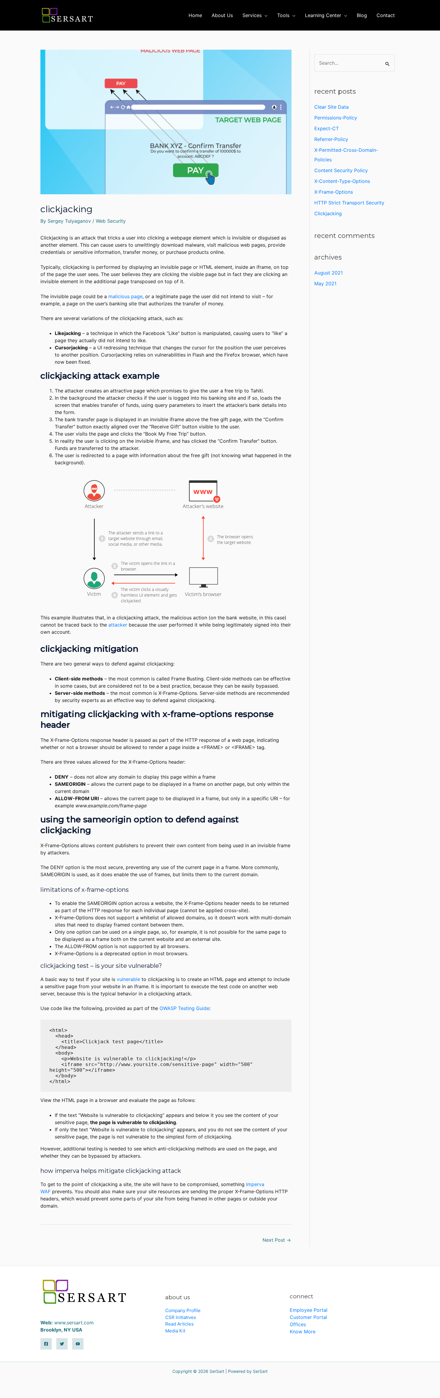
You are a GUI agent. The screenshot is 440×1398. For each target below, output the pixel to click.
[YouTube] (78, 1344)
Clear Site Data (331, 107)
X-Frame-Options (333, 192)
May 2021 (325, 283)
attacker (117, 625)
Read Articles (179, 1324)
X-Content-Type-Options (342, 181)
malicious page (125, 296)
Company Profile (183, 1310)
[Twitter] (62, 1344)
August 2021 (328, 273)
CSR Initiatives (180, 1317)
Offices (298, 1324)
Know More (302, 1332)
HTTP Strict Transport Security (349, 203)
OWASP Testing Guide (184, 1008)
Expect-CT (326, 128)
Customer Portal (308, 1317)
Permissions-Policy (335, 118)
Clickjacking (328, 213)
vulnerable (128, 979)
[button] (265, 15)
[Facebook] (46, 1344)
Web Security (111, 221)
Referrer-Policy (331, 139)
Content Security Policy (341, 170)
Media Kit (175, 1331)
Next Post (277, 1240)
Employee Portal (308, 1310)
